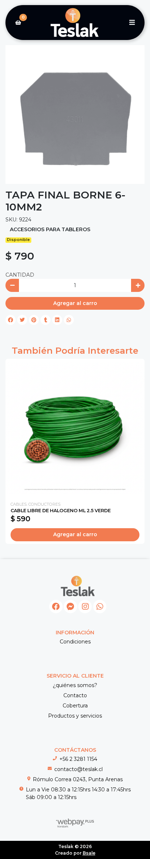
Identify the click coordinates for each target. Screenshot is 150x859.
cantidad (19, 275)
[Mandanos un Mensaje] (70, 606)
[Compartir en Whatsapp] (69, 320)
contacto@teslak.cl (78, 769)
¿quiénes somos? (75, 685)
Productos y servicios (75, 716)
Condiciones (75, 641)
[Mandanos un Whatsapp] (100, 606)
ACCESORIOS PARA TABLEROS (50, 229)
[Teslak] (75, 23)
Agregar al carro (75, 303)
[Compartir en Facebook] (10, 320)
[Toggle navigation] (131, 22)
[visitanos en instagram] (85, 606)
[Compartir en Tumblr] (45, 320)
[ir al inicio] (77, 586)
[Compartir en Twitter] (22, 320)
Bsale (89, 853)
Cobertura (75, 705)
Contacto (75, 695)
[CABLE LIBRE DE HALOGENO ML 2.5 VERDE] (75, 428)
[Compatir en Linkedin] (57, 320)
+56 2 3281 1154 (78, 759)
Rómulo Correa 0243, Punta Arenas (78, 779)
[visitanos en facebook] (56, 606)
